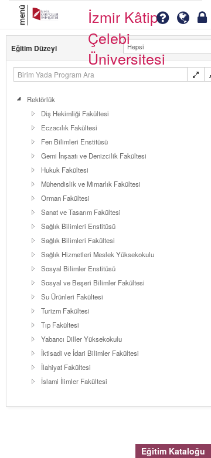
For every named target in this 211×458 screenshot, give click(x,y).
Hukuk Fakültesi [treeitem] (65, 169)
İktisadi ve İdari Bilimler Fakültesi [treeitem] (90, 353)
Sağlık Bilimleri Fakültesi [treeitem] (78, 240)
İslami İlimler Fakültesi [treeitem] (74, 381)
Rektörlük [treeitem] (41, 99)
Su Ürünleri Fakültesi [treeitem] (72, 296)
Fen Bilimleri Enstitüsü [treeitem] (74, 141)
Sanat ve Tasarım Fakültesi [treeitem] (81, 212)
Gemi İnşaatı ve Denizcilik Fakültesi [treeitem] (94, 155)
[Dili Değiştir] (183, 18)
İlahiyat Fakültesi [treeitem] (66, 367)
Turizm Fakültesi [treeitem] (65, 310)
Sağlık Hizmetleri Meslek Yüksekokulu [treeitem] (97, 254)
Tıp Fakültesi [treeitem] (60, 324)
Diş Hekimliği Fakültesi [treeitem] (75, 113)
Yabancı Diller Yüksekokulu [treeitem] (81, 339)
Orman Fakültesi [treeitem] (65, 198)
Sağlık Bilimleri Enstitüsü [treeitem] (78, 226)
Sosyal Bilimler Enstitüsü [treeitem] (78, 268)
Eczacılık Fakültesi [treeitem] (69, 127)
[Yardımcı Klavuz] (162, 18)
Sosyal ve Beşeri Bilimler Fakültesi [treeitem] (93, 282)
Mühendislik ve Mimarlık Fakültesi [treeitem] (91, 183)
